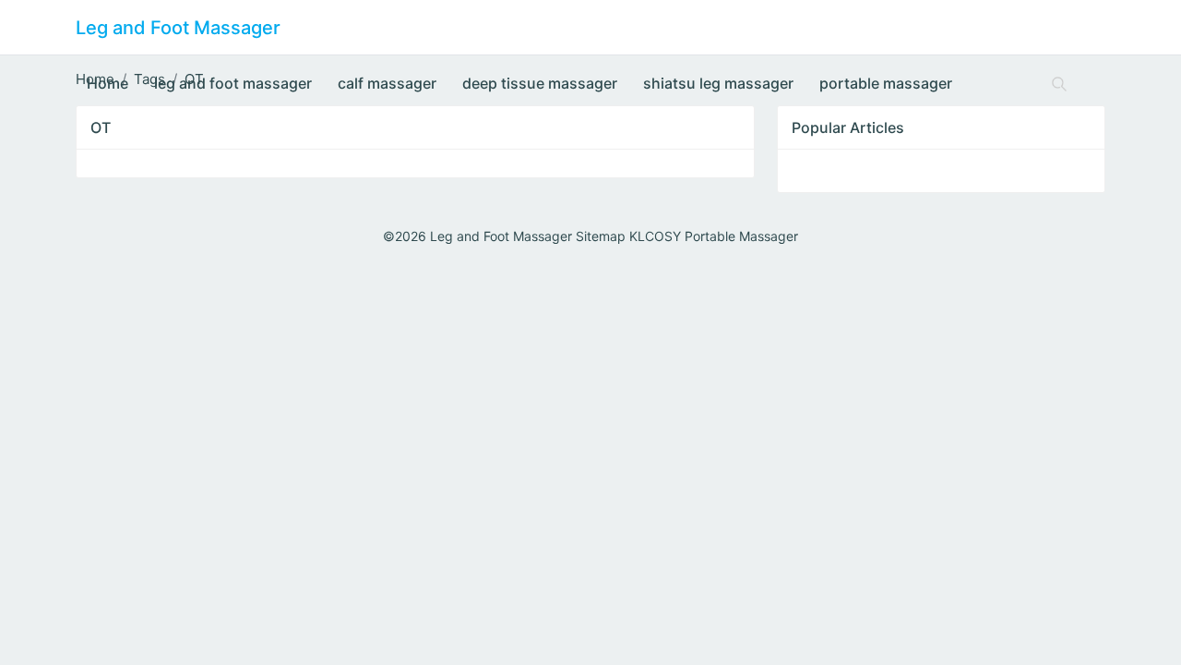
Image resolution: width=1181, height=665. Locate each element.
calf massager (387, 83)
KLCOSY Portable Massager (713, 236)
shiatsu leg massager (718, 83)
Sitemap (601, 236)
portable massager (885, 83)
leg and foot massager (233, 83)
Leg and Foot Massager (178, 28)
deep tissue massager (539, 83)
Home (107, 83)
